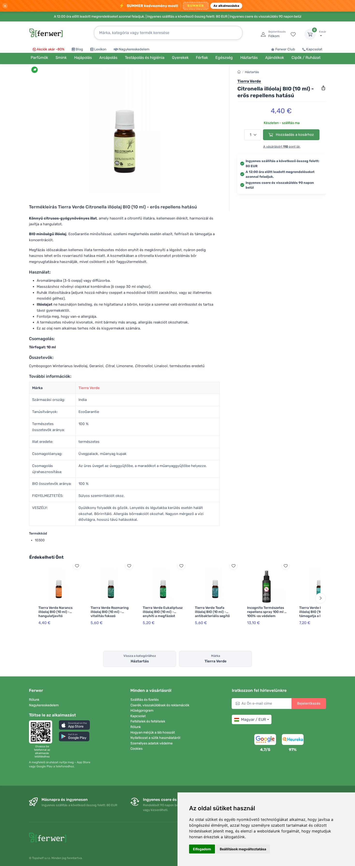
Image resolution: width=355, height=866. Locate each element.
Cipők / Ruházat (305, 57)
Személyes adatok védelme (151, 743)
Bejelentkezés (308, 703)
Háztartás (252, 72)
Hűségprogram (141, 710)
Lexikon (100, 49)
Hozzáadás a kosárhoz (294, 134)
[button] (74, 725)
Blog (79, 49)
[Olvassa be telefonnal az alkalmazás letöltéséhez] (42, 731)
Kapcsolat (314, 49)
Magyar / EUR (253, 719)
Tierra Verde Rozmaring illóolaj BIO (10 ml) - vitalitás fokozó (110, 612)
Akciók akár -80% (50, 49)
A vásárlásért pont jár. (281, 146)
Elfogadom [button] (202, 849)
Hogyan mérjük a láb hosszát (152, 732)
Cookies (136, 749)
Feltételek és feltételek (147, 721)
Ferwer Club (285, 49)
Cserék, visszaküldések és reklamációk (159, 705)
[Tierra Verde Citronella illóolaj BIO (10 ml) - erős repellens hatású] (124, 130)
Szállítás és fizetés (144, 700)
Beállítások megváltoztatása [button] (243, 849)
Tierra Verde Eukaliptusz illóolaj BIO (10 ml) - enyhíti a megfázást (163, 612)
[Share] (323, 88)
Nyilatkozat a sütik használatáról (155, 738)
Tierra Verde (89, 388)
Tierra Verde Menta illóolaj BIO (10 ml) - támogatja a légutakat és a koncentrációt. (319, 614)
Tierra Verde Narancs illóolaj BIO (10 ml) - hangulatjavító (55, 612)
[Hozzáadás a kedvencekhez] (77, 566)
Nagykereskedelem (134, 49)
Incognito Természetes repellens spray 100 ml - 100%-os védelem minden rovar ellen (266, 614)
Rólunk (34, 700)
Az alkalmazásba (226, 5)
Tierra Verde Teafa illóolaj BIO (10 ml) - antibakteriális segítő (212, 612)
